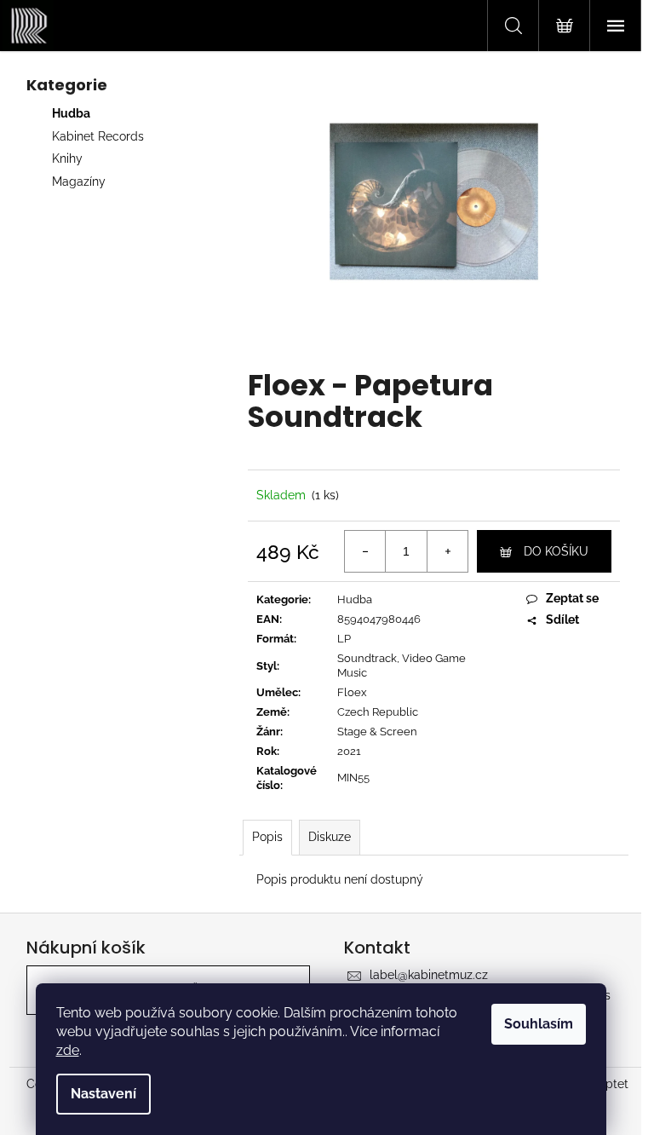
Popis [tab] (267, 837)
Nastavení (103, 1094)
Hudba (71, 113)
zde (67, 1050)
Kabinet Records (98, 136)
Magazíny (79, 181)
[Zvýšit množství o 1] (447, 551)
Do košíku (556, 551)
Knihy (67, 158)
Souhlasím (538, 1024)
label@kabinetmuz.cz (429, 975)
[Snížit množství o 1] (365, 551)
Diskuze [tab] (329, 837)
